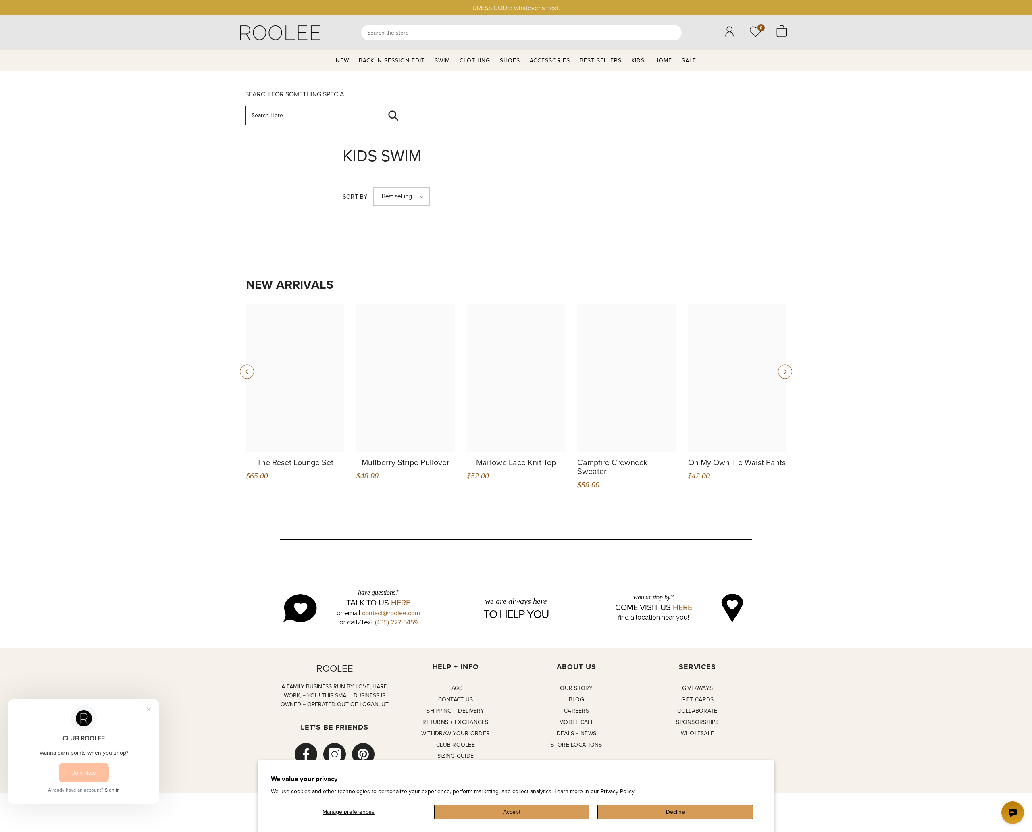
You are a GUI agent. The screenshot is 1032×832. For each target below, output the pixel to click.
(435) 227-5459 (396, 622)
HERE (400, 602)
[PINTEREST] (363, 754)
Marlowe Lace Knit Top (516, 462)
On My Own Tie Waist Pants (737, 462)
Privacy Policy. (618, 791)
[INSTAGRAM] (334, 754)
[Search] (521, 32)
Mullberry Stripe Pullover (405, 462)
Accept (511, 812)
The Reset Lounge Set (295, 462)
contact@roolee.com (391, 612)
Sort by (355, 196)
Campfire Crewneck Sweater (612, 467)
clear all (600, 252)
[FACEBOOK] (306, 754)
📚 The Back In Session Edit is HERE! (516, 7)
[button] (401, 196)
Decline (675, 812)
